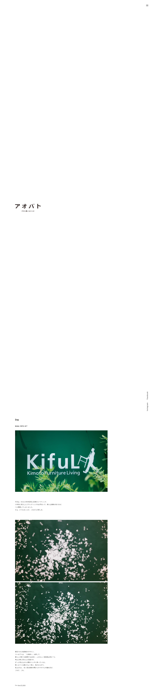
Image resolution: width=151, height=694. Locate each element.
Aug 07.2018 (21, 685)
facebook (147, 395)
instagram (147, 406)
